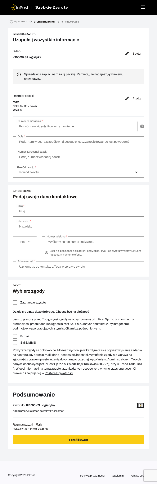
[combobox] (78, 172)
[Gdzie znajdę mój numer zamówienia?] (142, 126)
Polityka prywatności (92, 475)
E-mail (25, 336)
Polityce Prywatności (59, 373)
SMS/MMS (28, 342)
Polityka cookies (139, 475)
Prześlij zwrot (78, 439)
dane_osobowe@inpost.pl (70, 354)
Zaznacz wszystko (33, 302)
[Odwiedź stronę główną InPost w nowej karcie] (19, 7)
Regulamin (117, 475)
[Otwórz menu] (143, 7)
